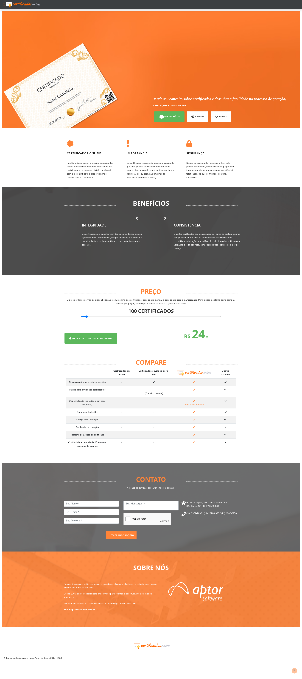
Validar (222, 116)
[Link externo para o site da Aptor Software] (195, 591)
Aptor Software (42, 658)
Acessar (199, 116)
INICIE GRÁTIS (172, 116)
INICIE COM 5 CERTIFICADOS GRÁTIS (91, 338)
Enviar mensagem (121, 535)
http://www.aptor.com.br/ (82, 609)
